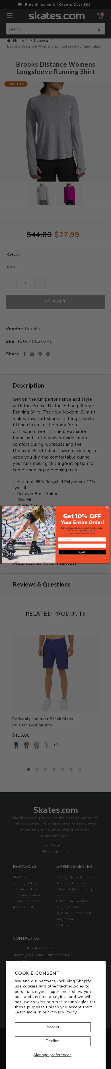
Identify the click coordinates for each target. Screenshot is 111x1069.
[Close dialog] (107, 507)
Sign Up (82, 552)
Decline (52, 1041)
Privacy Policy (63, 1012)
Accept (52, 1027)
